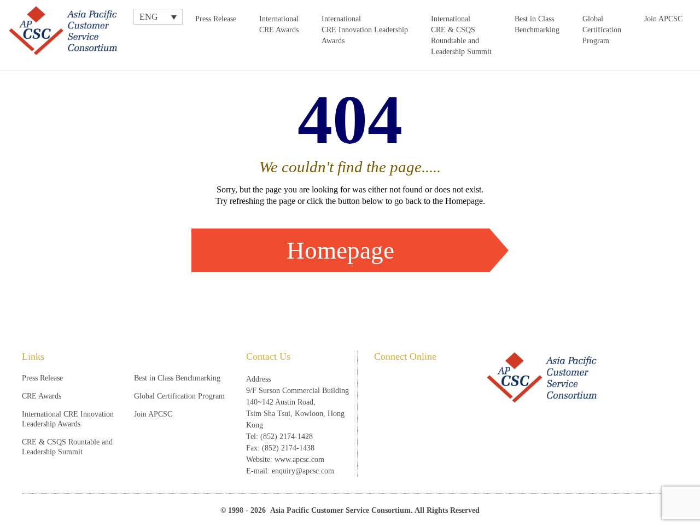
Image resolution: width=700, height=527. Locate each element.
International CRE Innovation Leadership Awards (365, 30)
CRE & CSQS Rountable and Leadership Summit (67, 447)
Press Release (215, 19)
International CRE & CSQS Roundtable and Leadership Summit (461, 35)
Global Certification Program (601, 30)
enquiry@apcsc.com (303, 471)
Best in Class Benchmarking (537, 24)
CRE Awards (41, 396)
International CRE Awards (279, 24)
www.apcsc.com (299, 459)
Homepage (340, 250)
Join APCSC (663, 19)
